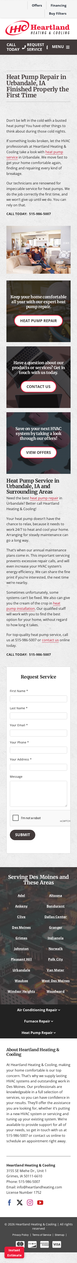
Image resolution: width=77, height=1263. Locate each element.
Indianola (56, 938)
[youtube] (40, 1203)
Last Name (19, 708)
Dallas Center (55, 917)
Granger (55, 927)
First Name (19, 691)
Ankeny (21, 906)
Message (16, 777)
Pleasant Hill (21, 959)
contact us (50, 640)
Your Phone (19, 742)
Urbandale (21, 970)
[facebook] (9, 1203)
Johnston (21, 948)
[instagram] (30, 1203)
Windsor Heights (21, 991)
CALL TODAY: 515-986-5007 (28, 214)
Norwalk (56, 948)
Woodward (56, 991)
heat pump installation (33, 606)
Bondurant (56, 906)
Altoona (55, 895)
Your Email (19, 725)
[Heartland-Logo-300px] (37, 22)
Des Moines (21, 927)
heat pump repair (44, 498)
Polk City (55, 959)
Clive (21, 917)
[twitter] (20, 1203)
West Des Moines (56, 980)
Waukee (21, 980)
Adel (21, 895)
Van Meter (55, 970)
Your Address (21, 759)
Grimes (21, 938)
